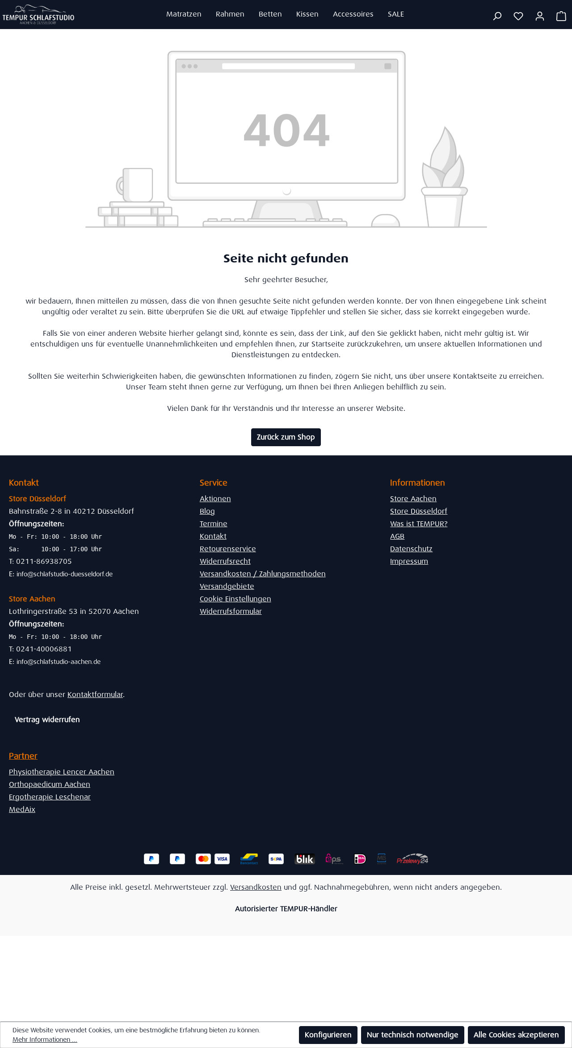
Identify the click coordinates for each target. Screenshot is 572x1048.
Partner (23, 756)
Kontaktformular (95, 694)
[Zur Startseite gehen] (39, 14)
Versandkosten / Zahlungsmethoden (263, 574)
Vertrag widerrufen (47, 719)
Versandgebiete (227, 586)
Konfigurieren (328, 1035)
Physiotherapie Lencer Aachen (61, 772)
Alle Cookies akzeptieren (516, 1035)
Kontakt (213, 536)
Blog (207, 511)
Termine (213, 523)
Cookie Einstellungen (235, 599)
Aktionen (215, 498)
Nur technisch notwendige (412, 1035)
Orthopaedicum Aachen (49, 784)
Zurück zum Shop (286, 437)
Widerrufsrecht (225, 561)
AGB (397, 536)
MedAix (22, 809)
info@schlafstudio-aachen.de (59, 662)
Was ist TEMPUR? (418, 523)
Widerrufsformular (231, 611)
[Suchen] (497, 16)
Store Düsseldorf (418, 511)
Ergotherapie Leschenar (50, 797)
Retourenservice (228, 549)
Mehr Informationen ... (45, 1039)
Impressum (409, 561)
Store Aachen (413, 498)
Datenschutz (411, 549)
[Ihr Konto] (540, 16)
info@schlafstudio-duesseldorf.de (65, 574)
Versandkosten (256, 887)
